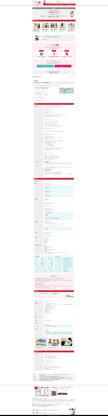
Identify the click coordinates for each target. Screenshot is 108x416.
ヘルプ (53, 2)
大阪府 (42, 376)
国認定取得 (56, 405)
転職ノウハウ (33, 406)
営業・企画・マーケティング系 (47, 374)
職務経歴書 (43, 406)
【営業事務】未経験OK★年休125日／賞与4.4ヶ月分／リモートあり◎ (62, 29)
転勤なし (44, 378)
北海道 (58, 376)
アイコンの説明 (72, 87)
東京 (36, 404)
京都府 (56, 376)
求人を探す (37, 4)
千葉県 (48, 376)
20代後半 (42, 380)
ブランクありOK (52, 378)
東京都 (40, 376)
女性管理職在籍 (60, 378)
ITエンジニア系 (58, 374)
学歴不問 (63, 378)
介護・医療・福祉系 (62, 374)
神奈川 (38, 404)
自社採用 (53, 410)
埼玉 (41, 404)
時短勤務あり (71, 378)
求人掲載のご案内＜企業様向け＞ (60, 2)
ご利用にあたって (34, 409)
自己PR (37, 406)
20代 (39, 380)
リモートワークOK (38, 405)
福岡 (49, 404)
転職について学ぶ (70, 4)
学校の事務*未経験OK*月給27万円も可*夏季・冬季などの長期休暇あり (71, 29)
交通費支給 (44, 379)
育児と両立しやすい (47, 378)
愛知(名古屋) (46, 404)
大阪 (44, 404)
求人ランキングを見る (49, 4)
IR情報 (51, 410)
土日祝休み (66, 378)
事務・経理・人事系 (41, 374)
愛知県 (50, 376)
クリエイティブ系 (67, 374)
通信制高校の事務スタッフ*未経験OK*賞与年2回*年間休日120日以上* (36, 29)
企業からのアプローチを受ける (59, 4)
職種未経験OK (56, 378)
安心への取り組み (38, 409)
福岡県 (52, 376)
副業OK (41, 405)
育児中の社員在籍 (52, 379)
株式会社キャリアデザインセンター (39, 410)
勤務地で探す (33, 404)
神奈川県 (44, 376)
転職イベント (39, 406)
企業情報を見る (45, 39)
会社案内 (49, 410)
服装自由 (69, 378)
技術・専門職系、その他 (42, 375)
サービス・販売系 (54, 374)
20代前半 (44, 380)
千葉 (42, 404)
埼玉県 (46, 376)
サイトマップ (55, 2)
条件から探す (33, 405)
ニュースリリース (51, 409)
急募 (46, 379)
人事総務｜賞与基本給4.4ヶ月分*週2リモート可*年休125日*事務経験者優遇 (54, 29)
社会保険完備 (40, 379)
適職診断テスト (46, 406)
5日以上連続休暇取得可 (57, 379)
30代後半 (51, 380)
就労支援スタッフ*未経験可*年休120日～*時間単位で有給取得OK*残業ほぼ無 (45, 29)
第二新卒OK (40, 378)
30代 (46, 380)
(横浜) (39, 404)
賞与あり (48, 379)
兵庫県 (54, 376)
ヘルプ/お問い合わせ (55, 409)
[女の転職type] (33, 410)
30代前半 (49, 380)
